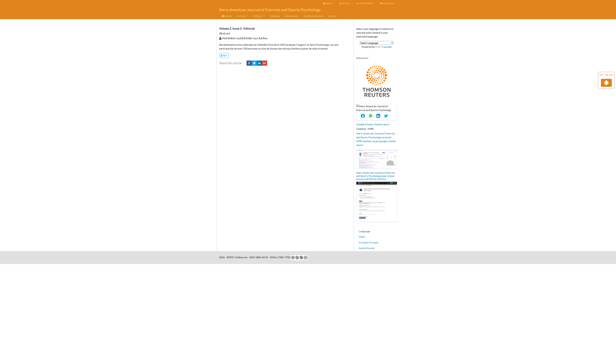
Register (329, 3)
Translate (386, 46)
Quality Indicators (313, 15)
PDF (224, 55)
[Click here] (249, 63)
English (362, 236)
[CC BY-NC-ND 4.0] (299, 257)
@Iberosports (388, 3)
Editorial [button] (258, 15)
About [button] (332, 15)
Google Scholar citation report (372, 124)
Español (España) (367, 248)
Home (228, 15)
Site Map (346, 3)
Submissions (291, 15)
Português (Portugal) (368, 242)
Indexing (275, 15)
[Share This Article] (364, 116)
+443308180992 (365, 3)
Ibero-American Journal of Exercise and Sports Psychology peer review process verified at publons (375, 175)
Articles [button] (241, 15)
